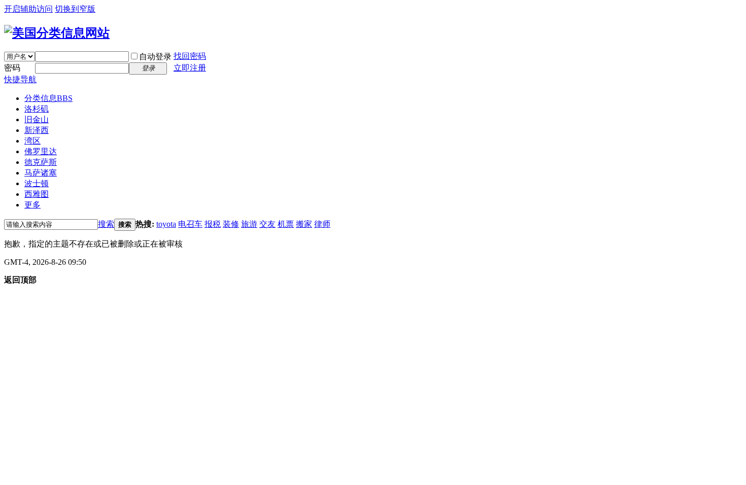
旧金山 (36, 119)
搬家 (304, 224)
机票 (286, 224)
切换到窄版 (75, 9)
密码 (12, 67)
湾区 (32, 140)
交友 (267, 224)
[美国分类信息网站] (57, 33)
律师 (322, 224)
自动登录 (155, 56)
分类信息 (48, 98)
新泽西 (36, 130)
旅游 (249, 224)
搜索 (106, 224)
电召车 (190, 224)
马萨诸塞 (40, 172)
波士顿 (36, 183)
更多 (32, 204)
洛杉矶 (36, 109)
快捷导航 (20, 79)
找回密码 (190, 56)
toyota (166, 224)
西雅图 (36, 194)
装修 (231, 224)
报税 (213, 224)
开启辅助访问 (28, 9)
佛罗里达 (40, 151)
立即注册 (190, 67)
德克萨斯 (40, 162)
